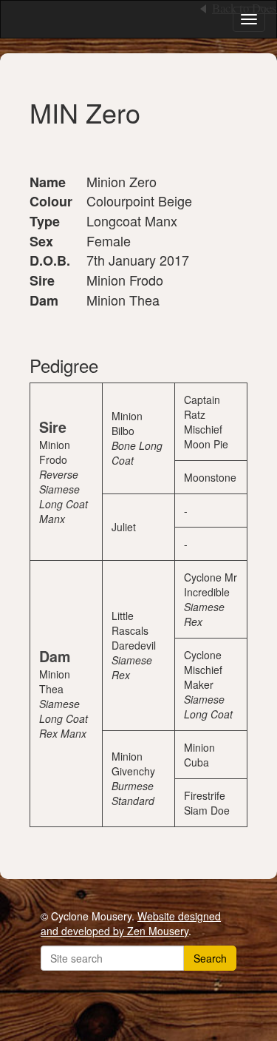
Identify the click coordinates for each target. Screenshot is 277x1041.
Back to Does (244, 8)
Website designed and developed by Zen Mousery (131, 923)
